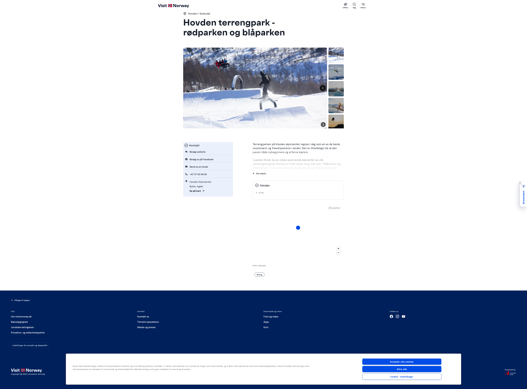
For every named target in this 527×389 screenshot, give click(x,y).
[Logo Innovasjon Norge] (510, 373)
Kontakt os (143, 316)
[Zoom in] (338, 248)
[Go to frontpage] (178, 6)
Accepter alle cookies (402, 361)
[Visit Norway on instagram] (397, 316)
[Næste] (323, 88)
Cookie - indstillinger (401, 376)
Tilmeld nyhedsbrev (148, 321)
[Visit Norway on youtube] (403, 316)
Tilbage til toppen (22, 300)
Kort (266, 327)
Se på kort (195, 190)
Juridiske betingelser (22, 327)
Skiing (259, 274)
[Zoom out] (338, 252)
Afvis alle (402, 369)
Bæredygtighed (19, 321)
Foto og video (271, 316)
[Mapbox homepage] (334, 208)
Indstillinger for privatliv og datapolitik (29, 345)
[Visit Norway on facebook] (391, 316)
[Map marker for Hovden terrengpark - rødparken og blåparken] (298, 228)
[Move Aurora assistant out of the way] (520, 183)
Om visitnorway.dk (21, 316)
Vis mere (261, 173)
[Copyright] (323, 124)
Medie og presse (146, 327)
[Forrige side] (188, 88)
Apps (266, 321)
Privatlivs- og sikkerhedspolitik (28, 332)
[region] (298, 230)
